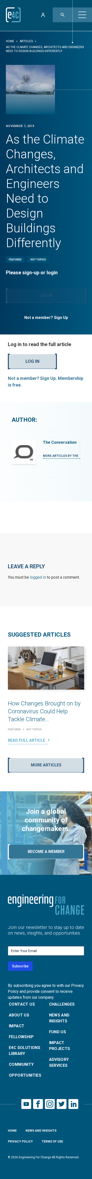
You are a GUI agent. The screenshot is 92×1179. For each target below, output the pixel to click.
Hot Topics (38, 259)
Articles (26, 41)
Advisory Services (59, 1062)
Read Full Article (27, 740)
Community (21, 1064)
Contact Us (22, 1004)
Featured (15, 259)
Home (10, 41)
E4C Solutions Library (24, 1050)
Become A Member (46, 851)
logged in (38, 577)
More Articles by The (61, 456)
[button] (82, 14)
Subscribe (20, 966)
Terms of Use (52, 1141)
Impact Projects (59, 1045)
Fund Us (57, 1032)
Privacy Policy (20, 1141)
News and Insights (59, 1018)
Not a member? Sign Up (46, 317)
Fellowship (21, 1036)
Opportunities (25, 1075)
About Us (19, 1015)
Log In (46, 295)
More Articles (46, 765)
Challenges (62, 1004)
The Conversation (60, 442)
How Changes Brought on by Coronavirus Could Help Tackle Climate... (44, 711)
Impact (16, 1026)
